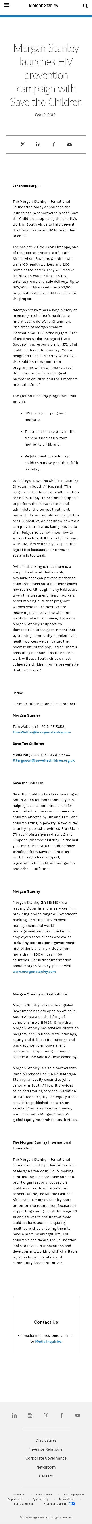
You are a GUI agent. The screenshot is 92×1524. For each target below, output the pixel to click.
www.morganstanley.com (34, 971)
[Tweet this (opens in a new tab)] (23, 144)
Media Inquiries (48, 1341)
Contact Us (19, 1494)
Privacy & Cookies (23, 1503)
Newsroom (46, 1467)
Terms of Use (66, 1499)
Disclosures (46, 1440)
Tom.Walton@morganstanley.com (42, 732)
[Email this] (70, 144)
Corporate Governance (46, 1458)
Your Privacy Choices (56, 1503)
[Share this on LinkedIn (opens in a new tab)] (38, 144)
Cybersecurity (41, 1499)
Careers (46, 1476)
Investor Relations (46, 1449)
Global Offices (44, 1494)
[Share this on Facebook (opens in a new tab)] (54, 144)
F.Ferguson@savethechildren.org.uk (44, 760)
